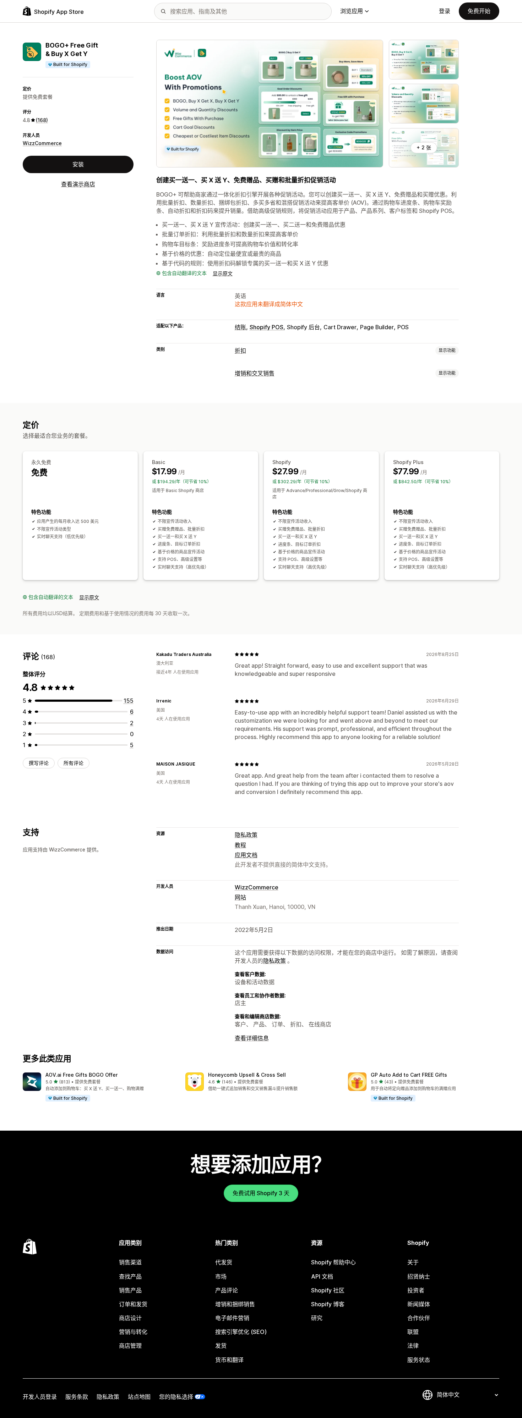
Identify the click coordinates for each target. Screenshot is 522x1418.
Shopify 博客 (327, 1304)
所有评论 (73, 763)
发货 (221, 1345)
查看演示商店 (78, 184)
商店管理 (130, 1345)
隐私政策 (246, 834)
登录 (444, 11)
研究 (316, 1318)
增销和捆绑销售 (235, 1304)
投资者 (415, 1290)
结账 (240, 327)
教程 (240, 845)
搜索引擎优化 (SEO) (241, 1331)
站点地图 (139, 1396)
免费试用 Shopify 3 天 (261, 1193)
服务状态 (418, 1359)
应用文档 (246, 855)
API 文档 (322, 1276)
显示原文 (223, 273)
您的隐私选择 (176, 1396)
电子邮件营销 (232, 1318)
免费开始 (479, 11)
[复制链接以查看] (215, 654)
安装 (78, 164)
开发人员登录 (40, 1396)
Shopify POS (266, 327)
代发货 (223, 1262)
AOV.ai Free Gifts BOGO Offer (81, 1075)
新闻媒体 (418, 1304)
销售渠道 (130, 1262)
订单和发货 (133, 1304)
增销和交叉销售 (254, 373)
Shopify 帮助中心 (333, 1262)
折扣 (240, 350)
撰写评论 (39, 763)
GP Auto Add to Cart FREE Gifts (409, 1075)
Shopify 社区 (327, 1290)
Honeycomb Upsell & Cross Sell (247, 1075)
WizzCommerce (42, 143)
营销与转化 (133, 1331)
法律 (413, 1345)
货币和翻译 (229, 1359)
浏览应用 (351, 11)
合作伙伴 (418, 1318)
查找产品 (130, 1276)
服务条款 (76, 1396)
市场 (221, 1276)
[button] (98, 1087)
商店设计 (130, 1318)
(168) (42, 120)
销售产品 (130, 1290)
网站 (240, 897)
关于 (413, 1262)
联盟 (413, 1331)
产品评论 (226, 1290)
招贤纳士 (418, 1276)
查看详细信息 (252, 1038)
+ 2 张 (424, 147)
